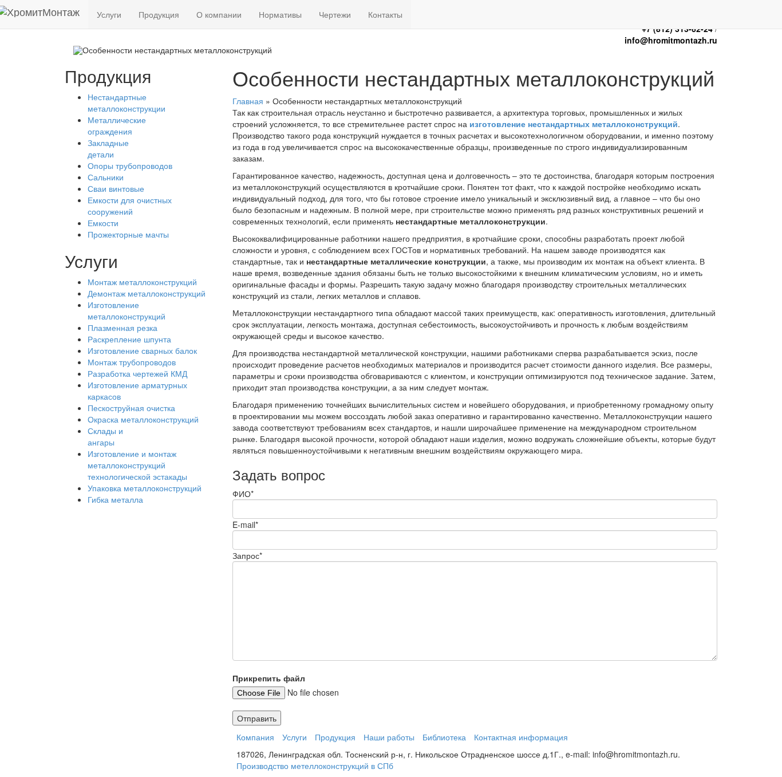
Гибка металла (115, 499)
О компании (219, 14)
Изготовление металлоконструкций (126, 310)
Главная (247, 101)
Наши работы (389, 737)
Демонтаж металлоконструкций (147, 293)
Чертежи (335, 14)
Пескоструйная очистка (131, 407)
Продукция (159, 14)
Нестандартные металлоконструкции (126, 102)
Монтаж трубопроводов (132, 362)
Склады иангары (105, 436)
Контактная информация (521, 737)
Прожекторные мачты (128, 234)
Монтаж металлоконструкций (142, 281)
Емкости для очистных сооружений (130, 205)
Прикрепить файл (268, 678)
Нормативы (280, 14)
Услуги (109, 14)
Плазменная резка (122, 327)
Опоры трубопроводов (130, 165)
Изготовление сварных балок (142, 350)
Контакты (385, 14)
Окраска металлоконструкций (143, 419)
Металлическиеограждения (117, 125)
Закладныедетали (108, 148)
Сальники (106, 177)
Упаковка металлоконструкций (145, 488)
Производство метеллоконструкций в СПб (314, 765)
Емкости (103, 222)
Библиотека (444, 737)
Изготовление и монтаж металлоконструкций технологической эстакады (137, 465)
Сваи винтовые (116, 188)
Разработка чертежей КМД (137, 373)
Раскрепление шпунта (129, 339)
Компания (255, 737)
